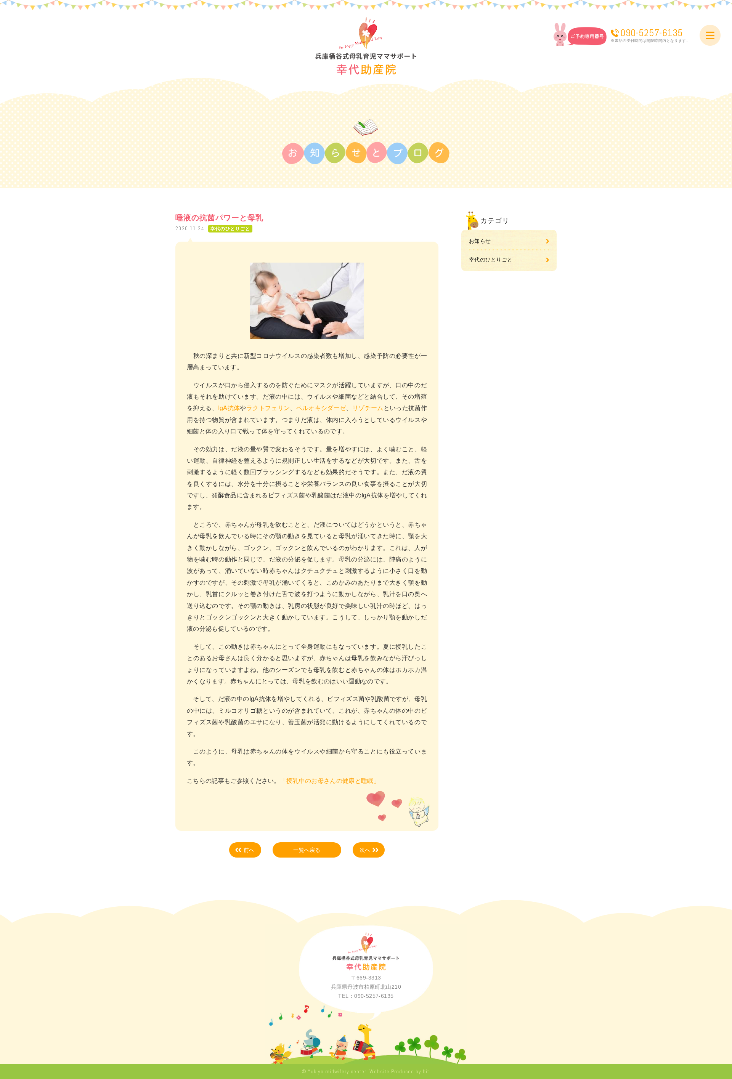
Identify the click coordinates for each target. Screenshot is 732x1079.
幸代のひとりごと (490, 260)
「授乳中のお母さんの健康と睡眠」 (330, 781)
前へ (249, 850)
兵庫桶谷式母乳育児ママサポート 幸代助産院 (366, 46)
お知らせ (480, 241)
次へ (365, 850)
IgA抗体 (229, 408)
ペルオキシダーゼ (321, 408)
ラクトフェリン (268, 408)
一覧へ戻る (306, 850)
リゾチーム (368, 408)
